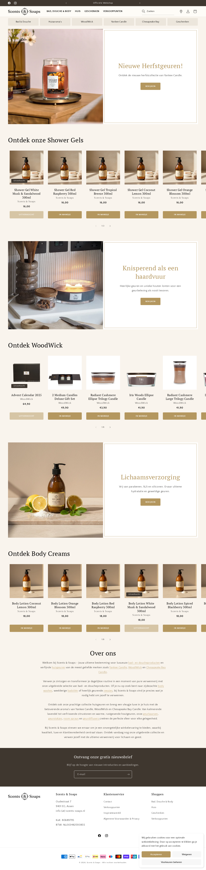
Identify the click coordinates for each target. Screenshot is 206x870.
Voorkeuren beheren (171, 862)
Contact (108, 801)
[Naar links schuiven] (95, 226)
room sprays (71, 718)
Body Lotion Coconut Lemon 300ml (26, 605)
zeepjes (108, 690)
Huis (153, 807)
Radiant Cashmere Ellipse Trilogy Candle (103, 397)
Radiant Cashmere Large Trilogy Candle (180, 397)
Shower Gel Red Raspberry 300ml (64, 191)
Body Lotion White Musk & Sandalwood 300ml (141, 607)
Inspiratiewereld (112, 813)
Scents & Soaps (93, 863)
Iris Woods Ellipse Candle (141, 397)
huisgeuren (58, 667)
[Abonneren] (128, 774)
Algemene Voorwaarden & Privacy (122, 819)
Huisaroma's (55, 21)
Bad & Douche (23, 21)
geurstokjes (55, 718)
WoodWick (87, 21)
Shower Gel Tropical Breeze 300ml (103, 191)
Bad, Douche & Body (162, 801)
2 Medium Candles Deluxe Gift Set (65, 397)
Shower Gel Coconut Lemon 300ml (141, 191)
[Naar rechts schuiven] (110, 226)
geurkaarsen (150, 713)
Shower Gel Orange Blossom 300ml (180, 191)
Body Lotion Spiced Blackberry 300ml (180, 605)
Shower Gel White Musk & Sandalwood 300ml (27, 193)
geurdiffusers (91, 718)
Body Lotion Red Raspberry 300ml (103, 605)
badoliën (73, 690)
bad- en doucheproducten (144, 662)
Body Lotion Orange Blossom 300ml (65, 605)
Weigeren (187, 854)
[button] (158, 11)
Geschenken (182, 21)
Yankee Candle (119, 21)
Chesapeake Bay (150, 21)
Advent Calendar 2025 (26, 395)
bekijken (150, 86)
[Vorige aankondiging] (66, 3)
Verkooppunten (112, 807)
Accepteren (156, 854)
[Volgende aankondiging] (139, 3)
